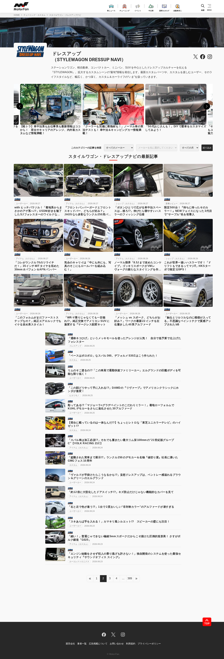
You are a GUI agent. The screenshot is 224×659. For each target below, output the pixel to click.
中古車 (151, 10)
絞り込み (207, 148)
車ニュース (111, 10)
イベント (137, 10)
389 (130, 578)
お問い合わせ (117, 643)
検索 (202, 10)
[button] (19, 106)
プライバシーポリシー (149, 643)
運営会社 (70, 643)
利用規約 (130, 643)
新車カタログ (164, 10)
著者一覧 (82, 643)
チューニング (124, 10)
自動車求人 (177, 10)
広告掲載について (98, 643)
